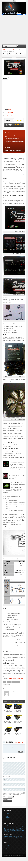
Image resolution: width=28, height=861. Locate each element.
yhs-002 (7, 829)
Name (4, 776)
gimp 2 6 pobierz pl (19, 839)
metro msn (13, 827)
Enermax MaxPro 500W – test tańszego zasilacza (8, 734)
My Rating (5, 796)
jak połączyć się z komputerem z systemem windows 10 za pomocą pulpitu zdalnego (13, 826)
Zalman (9, 109)
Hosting (7, 816)
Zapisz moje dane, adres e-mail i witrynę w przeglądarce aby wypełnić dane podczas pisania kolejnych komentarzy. (14, 793)
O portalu (7, 845)
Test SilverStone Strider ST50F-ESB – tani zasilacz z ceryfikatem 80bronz (8, 723)
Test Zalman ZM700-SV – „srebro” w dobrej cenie (8, 711)
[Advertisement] (14, 30)
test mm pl (17, 827)
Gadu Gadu (8, 814)
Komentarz (5, 760)
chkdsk (5, 825)
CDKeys (7, 813)
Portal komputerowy (7, 49)
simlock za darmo (20, 830)
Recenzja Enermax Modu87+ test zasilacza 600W (17, 734)
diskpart (21, 827)
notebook (13, 839)
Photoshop (8, 817)
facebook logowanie (7, 828)
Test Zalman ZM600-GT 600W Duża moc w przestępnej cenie (17, 711)
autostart (9, 827)
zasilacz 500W (6, 684)
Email (4, 781)
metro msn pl (14, 837)
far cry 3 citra (6, 831)
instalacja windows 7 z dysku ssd (10, 836)
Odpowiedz (21, 751)
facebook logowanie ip (16, 828)
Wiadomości (15, 49)
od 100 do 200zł (9, 112)
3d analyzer (10, 830)
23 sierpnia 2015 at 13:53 (8, 747)
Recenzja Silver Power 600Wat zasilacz (18, 722)
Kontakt (7, 848)
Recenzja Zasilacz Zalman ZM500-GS (16, 678)
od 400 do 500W (8, 115)
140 (6, 451)
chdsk (18, 836)
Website (4, 787)
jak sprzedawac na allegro (14, 829)
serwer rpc (15, 830)
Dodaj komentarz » (19, 742)
